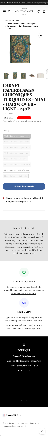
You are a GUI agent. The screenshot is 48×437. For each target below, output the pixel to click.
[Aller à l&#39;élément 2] (15, 76)
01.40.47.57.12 (24, 370)
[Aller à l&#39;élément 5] (40, 76)
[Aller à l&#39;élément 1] (6, 76)
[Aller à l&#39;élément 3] (23, 76)
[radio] (17, 136)
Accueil (8, 20)
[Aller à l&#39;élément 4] (32, 76)
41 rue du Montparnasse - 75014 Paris (24, 360)
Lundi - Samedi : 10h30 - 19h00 (24, 365)
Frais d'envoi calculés (22, 121)
